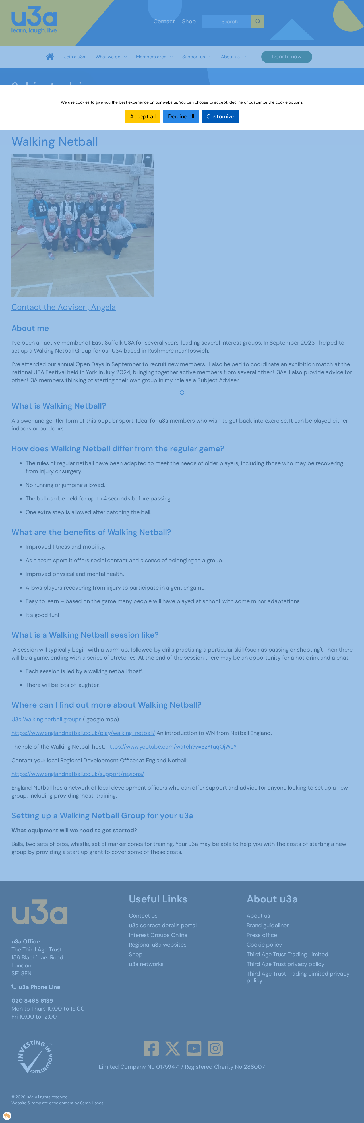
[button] (7, 1116)
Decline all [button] (181, 116)
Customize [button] (220, 116)
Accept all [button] (143, 116)
